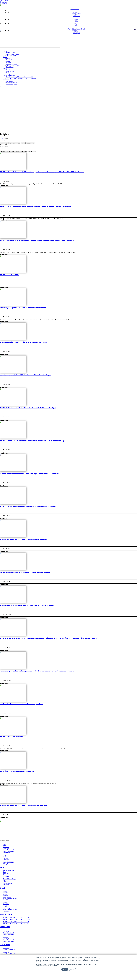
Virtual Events (76, 18)
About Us (76, 20)
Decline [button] (72, 969)
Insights (75, 23)
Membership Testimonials (76, 13)
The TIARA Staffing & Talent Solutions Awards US (76, 28)
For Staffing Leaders (76, 16)
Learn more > (76, 14)
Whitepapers (76, 25)
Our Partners (76, 31)
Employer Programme (76, 33)
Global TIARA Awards (74, 27)
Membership (75, 12)
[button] (135, 27)
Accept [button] (65, 969)
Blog (76, 24)
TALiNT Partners (75, 19)
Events (75, 15)
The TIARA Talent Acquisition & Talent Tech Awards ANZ (76, 29)
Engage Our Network (76, 32)
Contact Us (76, 21)
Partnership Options (75, 30)
